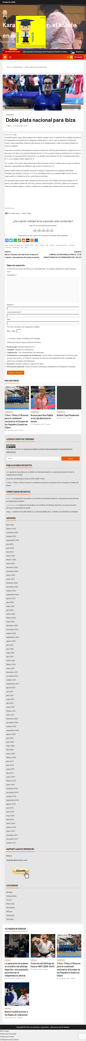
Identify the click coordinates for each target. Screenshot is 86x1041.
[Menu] (10, 57)
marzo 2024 (10, 575)
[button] (10, 57)
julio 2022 (9, 645)
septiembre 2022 (12, 637)
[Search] (67, 57)
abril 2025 (10, 552)
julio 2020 (9, 738)
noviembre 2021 (12, 676)
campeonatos (19, 245)
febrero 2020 (11, 758)
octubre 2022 (11, 633)
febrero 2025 (11, 560)
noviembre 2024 (12, 571)
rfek (22, 247)
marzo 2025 (10, 556)
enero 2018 (10, 831)
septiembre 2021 (12, 684)
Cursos (9, 900)
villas (8, 512)
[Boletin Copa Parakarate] (69, 397)
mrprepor (72, 245)
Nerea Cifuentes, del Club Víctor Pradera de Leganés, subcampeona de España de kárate (22, 254)
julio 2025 (9, 544)
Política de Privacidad (32, 339)
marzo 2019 (10, 777)
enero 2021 (10, 715)
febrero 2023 (11, 618)
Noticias (9, 911)
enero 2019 (10, 785)
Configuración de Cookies (9, 1040)
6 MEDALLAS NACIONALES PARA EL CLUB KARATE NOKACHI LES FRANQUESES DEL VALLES (62, 254)
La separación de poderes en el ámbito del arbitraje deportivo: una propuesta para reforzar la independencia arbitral (16, 969)
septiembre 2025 (12, 540)
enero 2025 (10, 564)
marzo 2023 (10, 614)
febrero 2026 (11, 529)
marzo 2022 (10, 661)
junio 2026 (10, 525)
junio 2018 (10, 812)
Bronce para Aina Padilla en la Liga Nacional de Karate (42, 418)
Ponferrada (15, 247)
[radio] (34, 230)
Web (8, 319)
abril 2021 (10, 703)
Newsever (54, 1027)
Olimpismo (10, 915)
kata (47, 245)
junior (37, 245)
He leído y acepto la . (24, 339)
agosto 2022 (11, 641)
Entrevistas (10, 904)
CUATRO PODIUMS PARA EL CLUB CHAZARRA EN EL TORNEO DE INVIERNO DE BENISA (45, 512)
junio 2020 (10, 742)
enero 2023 (10, 622)
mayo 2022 (10, 653)
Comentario (11, 275)
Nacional (8, 247)
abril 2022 (10, 657)
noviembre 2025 (12, 533)
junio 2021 (10, 695)
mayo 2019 (10, 769)
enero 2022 (10, 668)
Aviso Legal (4, 1031)
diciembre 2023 (12, 583)
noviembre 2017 (12, 839)
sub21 (26, 247)
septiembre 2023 (12, 595)
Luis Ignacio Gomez (61, 245)
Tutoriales (10, 919)
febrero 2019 (11, 781)
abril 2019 (10, 773)
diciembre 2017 (12, 835)
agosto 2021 (11, 688)
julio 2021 (9, 692)
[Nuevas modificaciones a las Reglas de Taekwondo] (17, 994)
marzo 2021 (10, 707)
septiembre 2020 (12, 730)
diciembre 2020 (12, 719)
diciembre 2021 (12, 672)
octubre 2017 (11, 843)
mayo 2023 (10, 606)
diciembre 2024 (12, 567)
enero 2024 (10, 579)
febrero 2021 (11, 711)
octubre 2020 (11, 726)
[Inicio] (5, 57)
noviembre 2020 (12, 723)
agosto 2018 (11, 804)
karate (42, 245)
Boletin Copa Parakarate (68, 415)
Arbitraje (9, 892)
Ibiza (32, 245)
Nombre (10, 305)
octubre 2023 (11, 591)
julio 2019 (9, 761)
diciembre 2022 (12, 626)
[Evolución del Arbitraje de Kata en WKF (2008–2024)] (43, 946)
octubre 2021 (11, 680)
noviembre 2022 (12, 630)
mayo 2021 (10, 699)
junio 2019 (10, 765)
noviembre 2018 (12, 792)
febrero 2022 (11, 664)
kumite (52, 245)
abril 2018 (10, 820)
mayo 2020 (10, 746)
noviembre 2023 (12, 587)
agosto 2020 (11, 734)
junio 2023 (10, 602)
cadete (11, 245)
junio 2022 (10, 649)
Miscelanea (10, 908)
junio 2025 (10, 548)
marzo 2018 (10, 823)
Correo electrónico (14, 312)
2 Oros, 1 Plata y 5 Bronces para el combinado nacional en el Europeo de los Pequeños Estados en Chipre (16, 421)
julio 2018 (9, 808)
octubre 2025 (11, 536)
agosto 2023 (11, 598)
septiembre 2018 (12, 800)
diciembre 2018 (12, 789)
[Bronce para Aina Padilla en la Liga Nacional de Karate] (43, 397)
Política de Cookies (7, 1037)
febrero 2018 (11, 827)
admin (10, 126)
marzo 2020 (10, 754)
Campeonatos (10, 114)
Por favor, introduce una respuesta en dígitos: (23, 327)
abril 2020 (10, 750)
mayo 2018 (10, 816)
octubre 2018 (11, 796)
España (27, 245)
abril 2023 (10, 610)
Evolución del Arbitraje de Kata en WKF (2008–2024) (25, 479)
